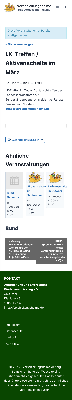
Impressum (13, 324)
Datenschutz (14, 331)
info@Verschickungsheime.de (24, 307)
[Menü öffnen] (57, 7)
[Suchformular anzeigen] (65, 7)
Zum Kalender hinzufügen (25, 139)
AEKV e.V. (12, 343)
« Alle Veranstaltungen (19, 44)
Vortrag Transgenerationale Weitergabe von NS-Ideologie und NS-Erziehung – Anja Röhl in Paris (21, 249)
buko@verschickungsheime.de (27, 108)
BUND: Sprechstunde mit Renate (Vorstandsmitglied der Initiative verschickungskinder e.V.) (52, 251)
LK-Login (12, 337)
